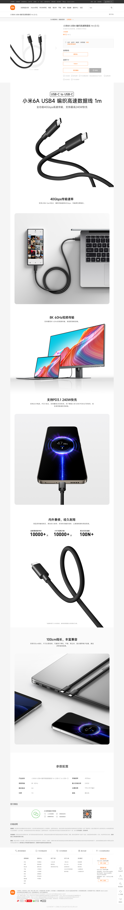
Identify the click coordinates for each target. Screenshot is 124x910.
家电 (25, 876)
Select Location (70, 1)
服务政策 (39, 864)
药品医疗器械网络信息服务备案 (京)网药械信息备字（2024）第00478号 (52, 895)
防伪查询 (39, 876)
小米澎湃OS (24, 1)
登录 (92, 1)
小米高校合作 (81, 871)
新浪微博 (80, 862)
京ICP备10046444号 (34, 894)
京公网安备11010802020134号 (47, 894)
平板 (25, 869)
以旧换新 (39, 871)
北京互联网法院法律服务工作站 (24, 892)
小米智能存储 (42, 890)
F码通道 (39, 878)
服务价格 (39, 866)
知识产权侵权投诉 (40, 898)
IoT (38, 1)
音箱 (25, 881)
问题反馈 (98, 890)
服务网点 (53, 864)
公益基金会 (80, 869)
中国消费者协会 (35, 892)
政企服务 (48, 890)
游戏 (34, 890)
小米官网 (12, 1)
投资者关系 (66, 866)
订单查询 (39, 869)
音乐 (37, 890)
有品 (41, 1)
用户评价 (111, 14)
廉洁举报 (66, 871)
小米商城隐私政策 (82, 890)
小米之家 (53, 862)
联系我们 (80, 866)
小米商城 (18, 1)
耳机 (25, 874)
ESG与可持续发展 (68, 869)
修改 (87, 42)
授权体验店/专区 (54, 866)
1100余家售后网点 (104, 851)
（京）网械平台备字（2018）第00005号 (26, 895)
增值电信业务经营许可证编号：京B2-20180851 (27, 897)
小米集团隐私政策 (60, 890)
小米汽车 (30, 1)
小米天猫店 (53, 890)
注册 (95, 1)
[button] (56, 48)
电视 (25, 864)
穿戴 (25, 871)
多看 (32, 890)
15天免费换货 (63, 851)
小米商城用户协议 (91, 890)
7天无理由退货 (42, 851)
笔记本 (25, 866)
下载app (64, 2)
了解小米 (66, 862)
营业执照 (70, 895)
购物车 (110, 1)
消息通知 (99, 1)
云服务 (34, 1)
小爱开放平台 (47, 1)
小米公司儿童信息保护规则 (71, 890)
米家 (29, 890)
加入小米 (66, 864)
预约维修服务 (22, 851)
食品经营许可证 (62, 897)
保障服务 (39, 874)
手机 (25, 862)
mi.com (19, 894)
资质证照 (53, 1)
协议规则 (59, 1)
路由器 (25, 878)
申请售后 (39, 862)
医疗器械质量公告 (77, 895)
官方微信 (80, 864)
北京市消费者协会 (44, 892)
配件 (25, 883)
